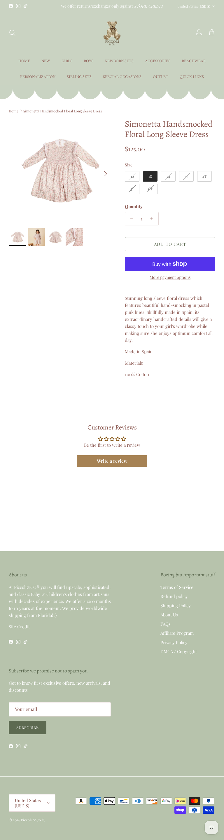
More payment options (170, 277)
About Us (169, 615)
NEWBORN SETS (119, 61)
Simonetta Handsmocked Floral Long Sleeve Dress (62, 110)
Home (13, 110)
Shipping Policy (175, 605)
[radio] (132, 176)
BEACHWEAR (194, 61)
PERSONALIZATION (37, 76)
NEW (45, 61)
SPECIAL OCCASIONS (122, 76)
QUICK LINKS (192, 76)
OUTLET (160, 76)
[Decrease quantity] (130, 218)
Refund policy (174, 596)
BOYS (88, 61)
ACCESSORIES (157, 61)
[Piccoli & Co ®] (112, 32)
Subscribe (27, 727)
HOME (24, 61)
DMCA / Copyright (178, 651)
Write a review (112, 461)
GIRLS (67, 61)
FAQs (165, 624)
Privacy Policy (174, 642)
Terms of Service (176, 587)
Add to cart (170, 244)
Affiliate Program (177, 633)
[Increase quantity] (153, 218)
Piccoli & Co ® (32, 820)
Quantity (134, 206)
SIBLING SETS (79, 76)
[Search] (12, 32)
